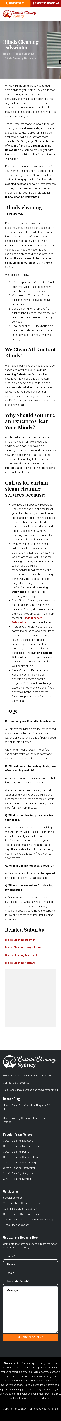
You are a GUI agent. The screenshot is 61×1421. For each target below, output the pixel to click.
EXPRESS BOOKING (46, 3)
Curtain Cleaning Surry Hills (18, 1173)
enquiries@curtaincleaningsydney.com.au (34, 1089)
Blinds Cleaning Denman (20, 939)
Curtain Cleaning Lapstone (18, 1140)
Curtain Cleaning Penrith (16, 1151)
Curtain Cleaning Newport (17, 1178)
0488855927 (16, 3)
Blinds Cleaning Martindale (21, 955)
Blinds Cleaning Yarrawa (20, 962)
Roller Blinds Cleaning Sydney (20, 1208)
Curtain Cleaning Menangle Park (21, 1146)
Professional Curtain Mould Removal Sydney (28, 1219)
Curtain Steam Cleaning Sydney (21, 1214)
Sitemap (53, 1408)
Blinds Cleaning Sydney (16, 1224)
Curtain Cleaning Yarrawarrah (19, 1167)
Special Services (13, 1197)
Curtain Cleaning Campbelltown (21, 1157)
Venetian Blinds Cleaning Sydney (21, 1203)
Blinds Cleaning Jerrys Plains (23, 947)
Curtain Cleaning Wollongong (19, 1162)
